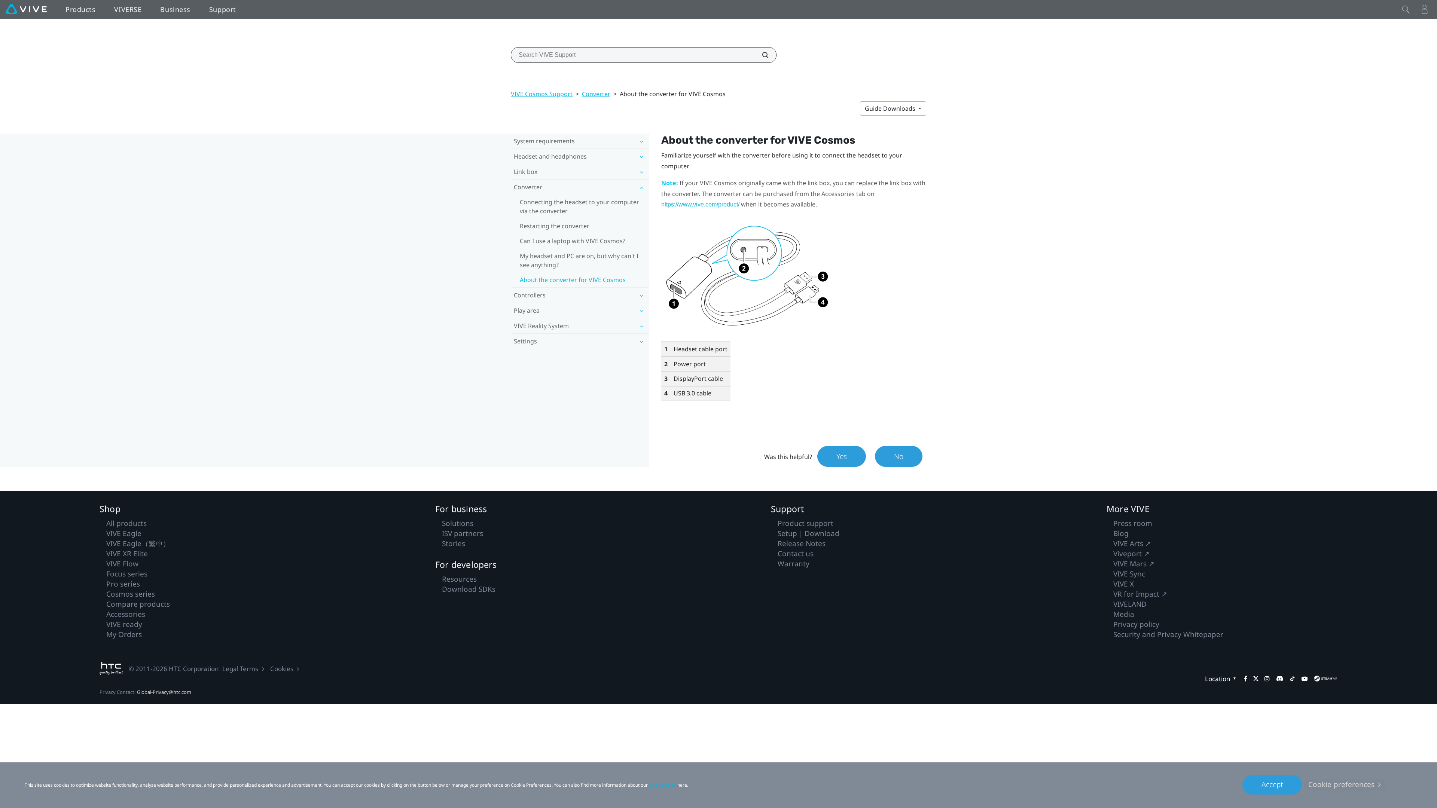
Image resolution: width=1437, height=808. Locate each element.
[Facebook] (1245, 679)
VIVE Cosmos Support (542, 94)
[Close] (1406, 9)
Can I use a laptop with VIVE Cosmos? (572, 241)
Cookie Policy (662, 785)
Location (1217, 678)
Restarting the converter (554, 226)
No (898, 456)
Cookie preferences (1341, 784)
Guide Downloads (891, 108)
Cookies (281, 668)
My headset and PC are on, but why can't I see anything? (579, 260)
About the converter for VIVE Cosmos (573, 280)
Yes (841, 456)
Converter (596, 94)
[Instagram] (1267, 679)
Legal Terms (240, 668)
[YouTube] (1305, 679)
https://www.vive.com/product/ (700, 204)
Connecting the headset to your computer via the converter (579, 206)
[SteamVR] (1325, 679)
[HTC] (111, 668)
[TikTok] (1293, 679)
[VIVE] (26, 9)
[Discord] (1280, 679)
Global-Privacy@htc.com (164, 692)
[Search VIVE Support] (761, 55)
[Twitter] (1255, 678)
